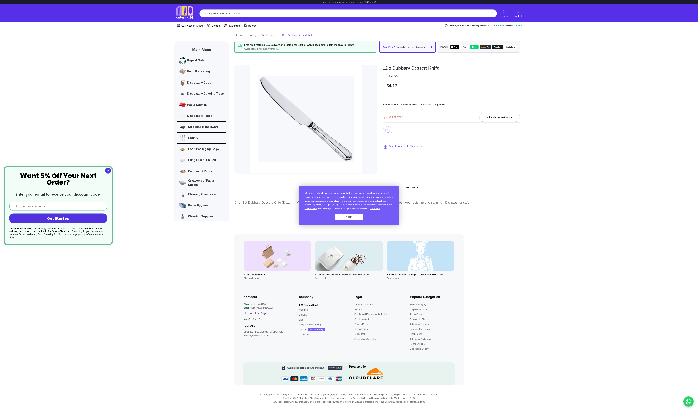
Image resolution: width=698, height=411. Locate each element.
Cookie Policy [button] (311, 208)
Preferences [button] (375, 208)
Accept (349, 216)
